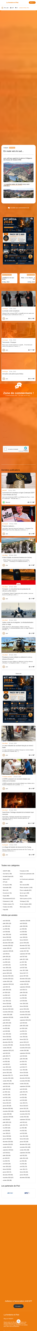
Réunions (22, 895)
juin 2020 (5, 1125)
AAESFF (5, 871)
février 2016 (23, 1006)
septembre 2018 (24, 920)
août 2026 (5, 920)
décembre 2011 (23, 1144)
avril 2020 (5, 1130)
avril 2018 (22, 934)
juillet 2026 (5, 923)
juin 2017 (22, 962)
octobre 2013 (23, 1083)
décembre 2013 (24, 1078)
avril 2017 (22, 967)
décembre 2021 (6, 1075)
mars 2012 (22, 1136)
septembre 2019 (7, 1150)
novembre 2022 (6, 1045)
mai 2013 (22, 1097)
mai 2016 (22, 998)
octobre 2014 (23, 1050)
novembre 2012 (24, 1114)
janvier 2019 (6, 1172)
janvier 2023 (6, 1039)
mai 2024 (5, 995)
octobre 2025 (6, 948)
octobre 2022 (6, 1047)
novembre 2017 (24, 948)
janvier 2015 (23, 1042)
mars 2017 (22, 970)
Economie (5, 893)
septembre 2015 (24, 1020)
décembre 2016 (24, 978)
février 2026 (6, 937)
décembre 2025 (6, 942)
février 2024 (6, 1003)
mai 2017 (22, 965)
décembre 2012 (24, 1111)
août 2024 (5, 987)
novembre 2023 (6, 1011)
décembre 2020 (6, 1108)
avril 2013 (22, 1100)
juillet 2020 (5, 1122)
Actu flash (5, 873)
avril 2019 (5, 1163)
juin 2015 (22, 1028)
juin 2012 (22, 1127)
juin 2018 (22, 929)
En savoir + (18, 1306)
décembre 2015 (24, 1011)
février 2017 (23, 973)
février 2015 (23, 1039)
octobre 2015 (23, 1017)
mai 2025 (5, 962)
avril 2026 (5, 931)
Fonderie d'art (6, 907)
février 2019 (6, 1169)
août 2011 (22, 1155)
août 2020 (5, 1119)
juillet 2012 (22, 1125)
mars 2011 (22, 1169)
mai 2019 (5, 1161)
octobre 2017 (23, 951)
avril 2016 (22, 1000)
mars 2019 (5, 1166)
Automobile (5, 887)
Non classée (23, 884)
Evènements (6, 901)
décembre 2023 (6, 1009)
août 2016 (22, 989)
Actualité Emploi (7, 876)
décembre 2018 (6, 1174)
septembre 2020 (7, 1116)
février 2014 (23, 1072)
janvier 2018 (23, 942)
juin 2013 (22, 1094)
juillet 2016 (22, 992)
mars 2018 (22, 937)
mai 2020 (5, 1127)
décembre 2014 (24, 1045)
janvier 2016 (23, 1009)
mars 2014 (22, 1069)
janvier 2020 (6, 1139)
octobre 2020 (6, 1114)
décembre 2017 (24, 945)
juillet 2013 (22, 1092)
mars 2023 (5, 1034)
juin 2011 (22, 1161)
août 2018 (22, 923)
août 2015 (22, 1023)
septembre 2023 (7, 1017)
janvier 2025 (6, 973)
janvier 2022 (6, 1072)
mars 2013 (22, 1103)
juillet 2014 (22, 1058)
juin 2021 (5, 1092)
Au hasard (5, 884)
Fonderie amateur (7, 904)
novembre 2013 (24, 1081)
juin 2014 (22, 1061)
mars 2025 (5, 967)
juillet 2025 (5, 956)
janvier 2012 (23, 1141)
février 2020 (6, 1136)
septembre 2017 (24, 953)
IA (20, 876)
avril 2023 (5, 1031)
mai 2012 (22, 1130)
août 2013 (22, 1089)
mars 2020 (5, 1133)
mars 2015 (22, 1036)
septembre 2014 (24, 1053)
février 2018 (23, 940)
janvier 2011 (23, 1174)
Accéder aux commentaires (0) (19, 207)
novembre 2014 (24, 1047)
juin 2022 (5, 1058)
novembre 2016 (24, 981)
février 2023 (6, 1036)
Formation (22, 871)
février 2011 (23, 1172)
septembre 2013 (24, 1086)
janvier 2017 (23, 976)
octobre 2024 (6, 981)
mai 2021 (5, 1094)
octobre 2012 (23, 1116)
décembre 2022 (6, 1042)
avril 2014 (22, 1067)
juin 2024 (5, 992)
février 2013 (23, 1105)
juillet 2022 (5, 1056)
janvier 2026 (6, 940)
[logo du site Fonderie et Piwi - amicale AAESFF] (3, 2)
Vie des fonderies (24, 904)
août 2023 (5, 1020)
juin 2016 (22, 995)
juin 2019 (5, 1158)
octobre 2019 (6, 1147)
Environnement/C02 (8, 898)
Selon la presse (24, 898)
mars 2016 (22, 1003)
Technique (12, 147)
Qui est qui (22, 893)
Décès (4, 890)
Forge (4, 909)
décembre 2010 (24, 1177)
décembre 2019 (6, 1141)
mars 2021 (5, 1100)
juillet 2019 (5, 1155)
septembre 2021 (7, 1083)
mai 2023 (5, 1028)
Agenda (5, 879)
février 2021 (6, 1103)
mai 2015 (22, 1031)
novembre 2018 (6, 1177)
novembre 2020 (6, 1111)
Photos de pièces (24, 887)
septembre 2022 (7, 1050)
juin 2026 (5, 926)
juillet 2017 (22, 959)
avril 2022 (5, 1064)
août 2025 (5, 953)
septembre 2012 (24, 1119)
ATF (4, 882)
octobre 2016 (23, 984)
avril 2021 (5, 1097)
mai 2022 (5, 1061)
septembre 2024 (7, 984)
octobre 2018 (6, 1180)
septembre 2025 (7, 951)
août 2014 (22, 1056)
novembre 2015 (24, 1014)
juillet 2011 (22, 1158)
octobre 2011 (23, 1150)
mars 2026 (5, 934)
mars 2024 (5, 1000)
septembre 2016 (24, 987)
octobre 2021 (6, 1081)
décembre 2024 (6, 976)
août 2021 (5, 1086)
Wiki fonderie (23, 907)
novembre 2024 (6, 978)
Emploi (4, 895)
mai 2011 (22, 1163)
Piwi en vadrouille (24, 890)
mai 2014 (22, 1064)
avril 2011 (22, 1166)
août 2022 (5, 1053)
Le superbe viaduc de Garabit (13, 184)
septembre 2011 (24, 1152)
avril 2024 (5, 998)
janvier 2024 (6, 1006)
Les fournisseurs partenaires (27, 879)
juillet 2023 (5, 1023)
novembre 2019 (6, 1144)
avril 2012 (22, 1133)
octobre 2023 (6, 1014)
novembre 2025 (6, 945)
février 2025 (6, 970)
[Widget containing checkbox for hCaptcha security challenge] (16, 449)
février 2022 (6, 1069)
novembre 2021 (6, 1078)
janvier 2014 (23, 1075)
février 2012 (23, 1139)
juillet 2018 (22, 926)
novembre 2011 (23, 1147)
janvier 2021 (6, 1105)
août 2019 (5, 1152)
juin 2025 (5, 959)
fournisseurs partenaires (26, 873)
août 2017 (22, 956)
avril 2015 (22, 1034)
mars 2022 (5, 1067)
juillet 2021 (5, 1089)
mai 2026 (5, 929)
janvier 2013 (23, 1108)
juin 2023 (5, 1025)
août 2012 (22, 1122)
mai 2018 (22, 931)
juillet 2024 (5, 989)
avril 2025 (5, 965)
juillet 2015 (22, 1025)
